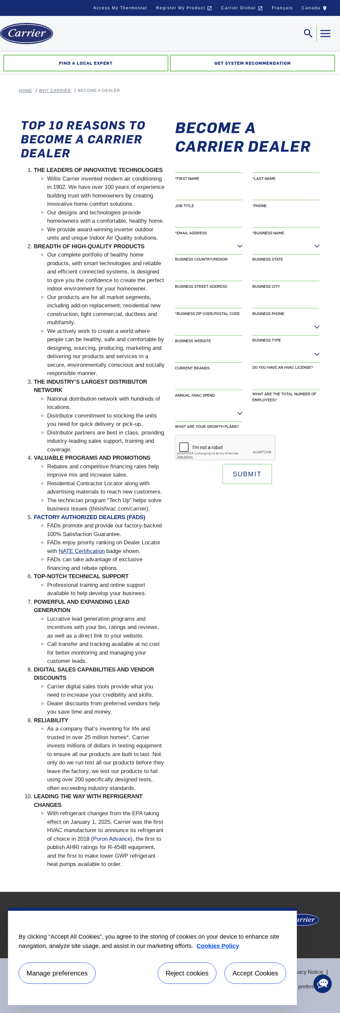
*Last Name (264, 178)
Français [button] (282, 8)
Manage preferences (302, 986)
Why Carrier (55, 90)
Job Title (184, 205)
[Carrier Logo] (302, 922)
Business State (267, 259)
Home (25, 90)
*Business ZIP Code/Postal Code (207, 313)
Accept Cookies (255, 973)
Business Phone (268, 313)
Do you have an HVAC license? (282, 367)
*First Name (187, 178)
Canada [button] (316, 10)
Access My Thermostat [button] (120, 8)
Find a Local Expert (86, 63)
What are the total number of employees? (284, 396)
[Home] (26, 33)
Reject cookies (187, 973)
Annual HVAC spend (195, 395)
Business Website (193, 340)
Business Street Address (201, 286)
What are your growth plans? (207, 426)
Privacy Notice (306, 972)
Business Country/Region (201, 259)
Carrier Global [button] (242, 8)
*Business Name (268, 232)
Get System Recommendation (252, 63)
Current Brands (192, 367)
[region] (152, 956)
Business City (266, 286)
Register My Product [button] (184, 8)
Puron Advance (111, 839)
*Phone (259, 205)
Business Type (266, 340)
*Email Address (191, 232)
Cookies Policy (218, 946)
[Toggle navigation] (325, 33)
